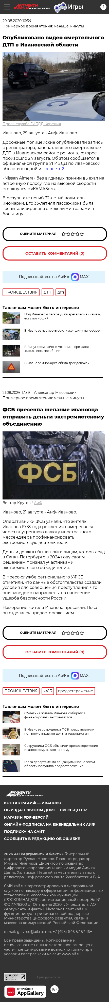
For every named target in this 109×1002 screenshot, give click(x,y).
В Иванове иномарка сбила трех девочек (56, 363)
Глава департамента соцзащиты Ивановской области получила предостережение (59, 764)
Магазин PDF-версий (26, 817)
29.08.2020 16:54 (17, 21)
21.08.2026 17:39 (16, 392)
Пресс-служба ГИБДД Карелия (32, 124)
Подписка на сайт (24, 831)
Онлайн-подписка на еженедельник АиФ (49, 824)
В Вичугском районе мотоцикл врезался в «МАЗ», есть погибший (57, 349)
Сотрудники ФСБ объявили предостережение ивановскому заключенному (61, 748)
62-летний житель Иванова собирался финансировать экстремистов (54, 715)
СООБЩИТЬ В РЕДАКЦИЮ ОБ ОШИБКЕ (42, 838)
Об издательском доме (30, 810)
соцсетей (54, 168)
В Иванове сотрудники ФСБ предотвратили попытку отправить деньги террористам (59, 731)
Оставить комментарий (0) (54, 253)
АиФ (38, 502)
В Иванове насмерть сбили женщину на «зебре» (62, 330)
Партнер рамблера (48, 977)
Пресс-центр (73, 810)
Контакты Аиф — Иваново (32, 803)
